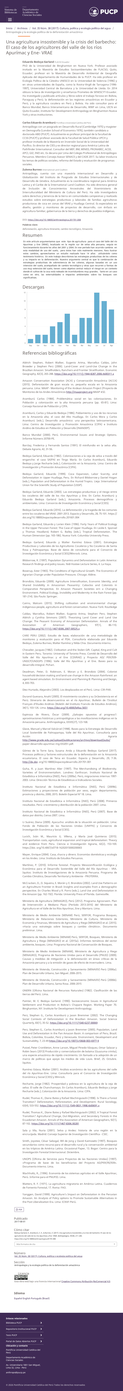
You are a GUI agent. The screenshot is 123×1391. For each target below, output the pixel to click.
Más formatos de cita (25, 1244)
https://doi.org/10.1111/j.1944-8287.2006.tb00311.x (84, 374)
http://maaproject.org (79, 392)
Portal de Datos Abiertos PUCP (21, 1341)
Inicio (9, 28)
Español (18, 1298)
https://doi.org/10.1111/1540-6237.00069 (74, 1022)
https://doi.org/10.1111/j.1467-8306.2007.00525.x (51, 628)
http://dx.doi (30, 762)
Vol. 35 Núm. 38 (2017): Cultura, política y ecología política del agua (71, 28)
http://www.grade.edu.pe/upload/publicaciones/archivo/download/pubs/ (66, 740)
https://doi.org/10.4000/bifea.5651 (67, 707)
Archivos (22, 28)
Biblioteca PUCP (14, 1322)
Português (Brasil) (40, 1298)
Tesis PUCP (11, 1335)
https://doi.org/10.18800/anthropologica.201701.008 (54, 219)
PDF (20, 1209)
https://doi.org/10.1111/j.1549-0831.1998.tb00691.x (69, 1105)
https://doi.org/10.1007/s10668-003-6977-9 (74, 1041)
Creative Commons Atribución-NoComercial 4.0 (85, 1281)
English (26, 1298)
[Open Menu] (10, 20)
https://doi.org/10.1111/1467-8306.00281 (55, 1123)
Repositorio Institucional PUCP (21, 1329)
